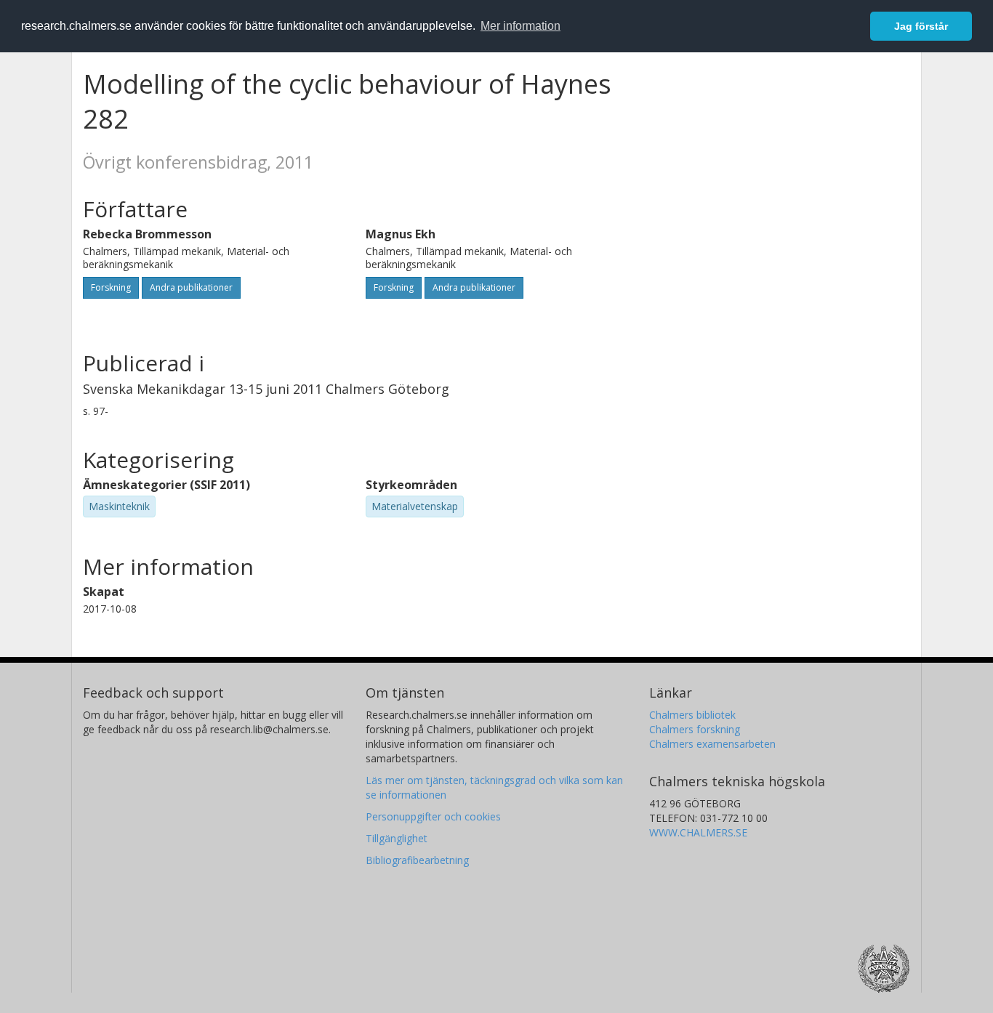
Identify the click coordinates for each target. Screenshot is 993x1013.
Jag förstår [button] (921, 26)
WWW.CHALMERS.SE (698, 832)
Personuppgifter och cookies (433, 816)
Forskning (111, 287)
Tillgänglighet (396, 838)
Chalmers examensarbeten (712, 744)
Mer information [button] (520, 26)
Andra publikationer (191, 287)
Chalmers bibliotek (692, 715)
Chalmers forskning (694, 729)
